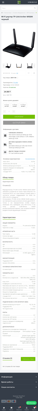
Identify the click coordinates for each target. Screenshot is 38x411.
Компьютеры (7, 12)
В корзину (19, 117)
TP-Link (15, 82)
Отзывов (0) (7, 185)
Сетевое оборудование (19, 12)
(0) (17, 73)
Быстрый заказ (19, 123)
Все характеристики (30, 158)
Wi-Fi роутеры (30, 12)
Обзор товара (8, 177)
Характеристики (8, 182)
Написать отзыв (28, 359)
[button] (32, 2)
